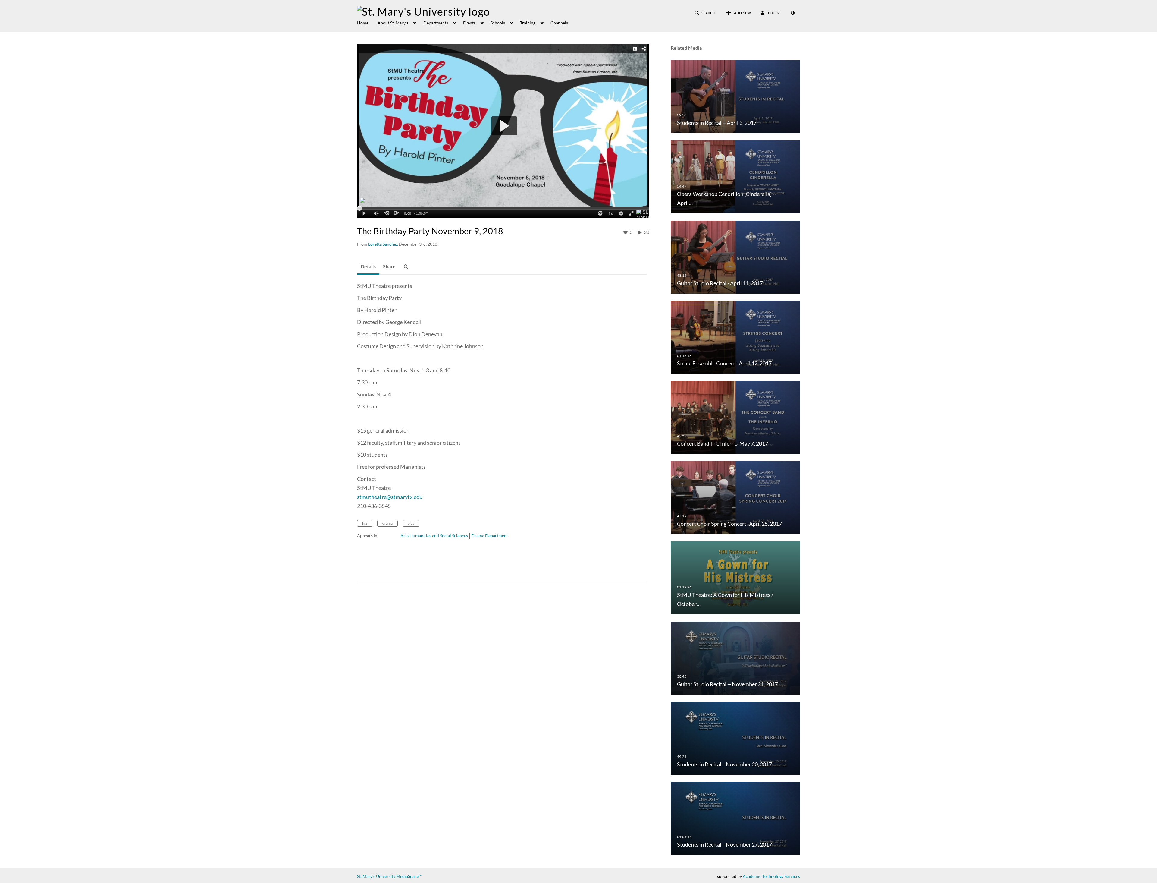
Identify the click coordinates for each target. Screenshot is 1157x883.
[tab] (368, 267)
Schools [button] (498, 22)
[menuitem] (367, 22)
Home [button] (362, 22)
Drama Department (489, 535)
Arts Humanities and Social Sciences (434, 535)
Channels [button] (559, 22)
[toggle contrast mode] (792, 13)
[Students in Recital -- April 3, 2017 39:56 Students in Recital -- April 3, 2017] (735, 96)
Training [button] (527, 22)
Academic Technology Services (771, 876)
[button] (704, 13)
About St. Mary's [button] (393, 22)
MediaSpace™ (409, 876)
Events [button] (469, 22)
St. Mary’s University (376, 876)
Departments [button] (435, 22)
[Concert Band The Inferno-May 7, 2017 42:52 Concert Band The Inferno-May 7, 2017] (735, 417)
